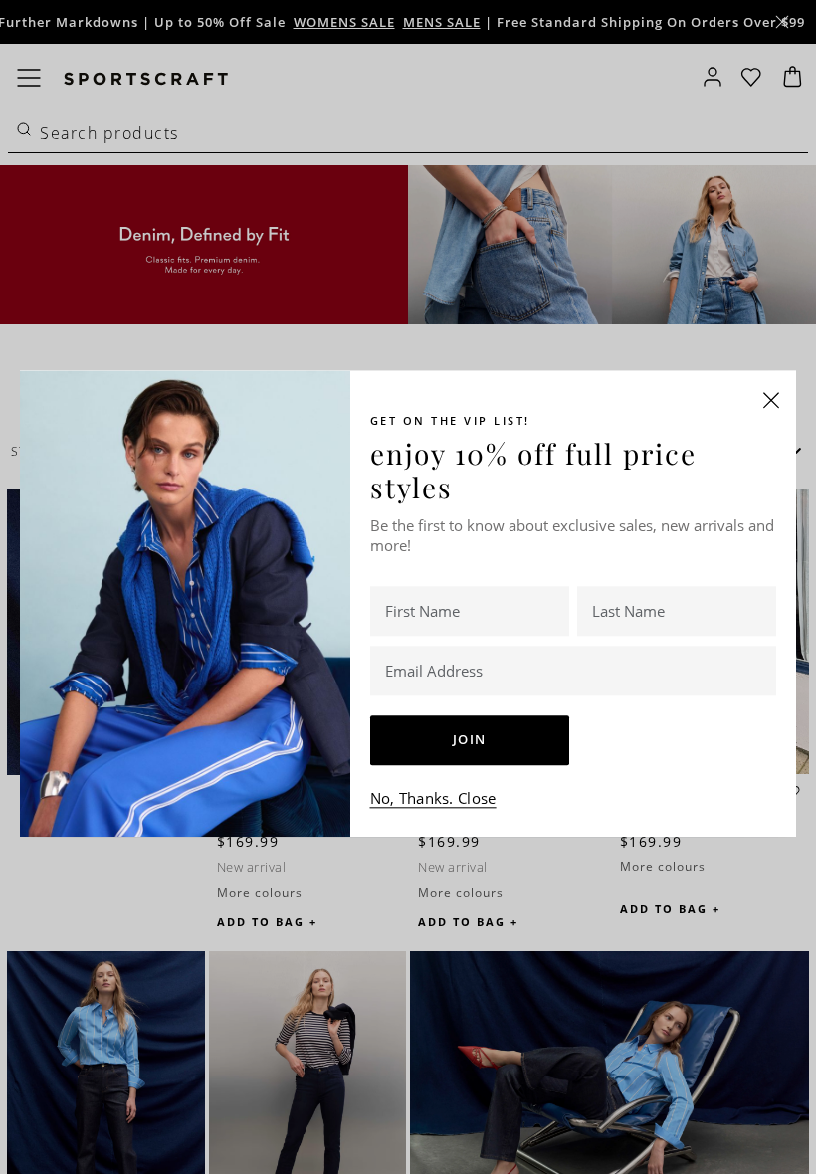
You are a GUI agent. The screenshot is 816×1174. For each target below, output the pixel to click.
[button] (771, 400)
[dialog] (408, 587)
